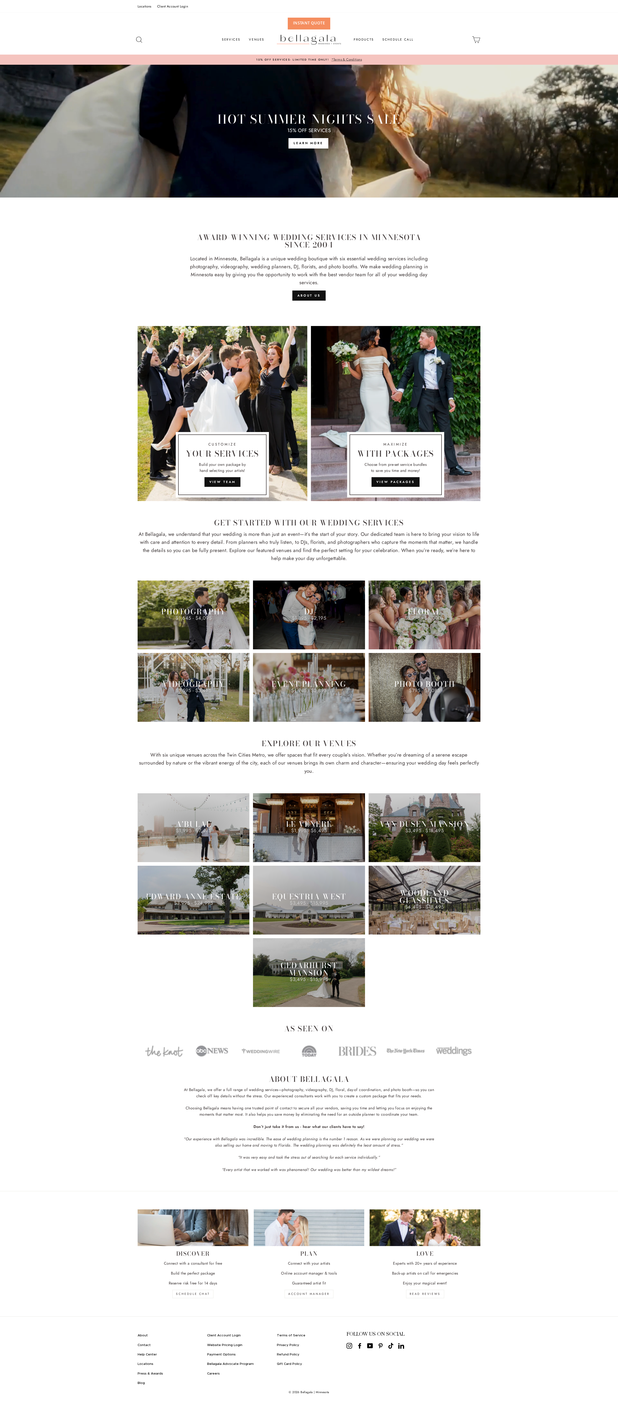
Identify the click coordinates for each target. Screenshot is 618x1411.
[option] (309, 59)
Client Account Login (172, 6)
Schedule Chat (193, 1294)
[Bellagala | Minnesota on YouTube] (370, 1345)
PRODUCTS (364, 39)
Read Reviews (425, 1294)
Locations (144, 6)
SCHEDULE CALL (398, 39)
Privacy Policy (288, 1345)
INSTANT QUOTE (309, 23)
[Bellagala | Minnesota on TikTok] (391, 1345)
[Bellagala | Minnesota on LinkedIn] (401, 1345)
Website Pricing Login (224, 1345)
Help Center (147, 1354)
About (143, 1335)
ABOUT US (309, 295)
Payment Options (221, 1354)
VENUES (256, 39)
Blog (141, 1383)
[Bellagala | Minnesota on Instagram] (349, 1345)
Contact (144, 1345)
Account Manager (309, 1294)
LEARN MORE (308, 143)
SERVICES (231, 39)
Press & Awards (150, 1373)
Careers (213, 1373)
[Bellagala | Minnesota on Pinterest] (380, 1345)
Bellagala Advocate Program (230, 1364)
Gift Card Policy (289, 1364)
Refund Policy (288, 1354)
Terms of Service (291, 1335)
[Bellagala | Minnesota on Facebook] (360, 1345)
